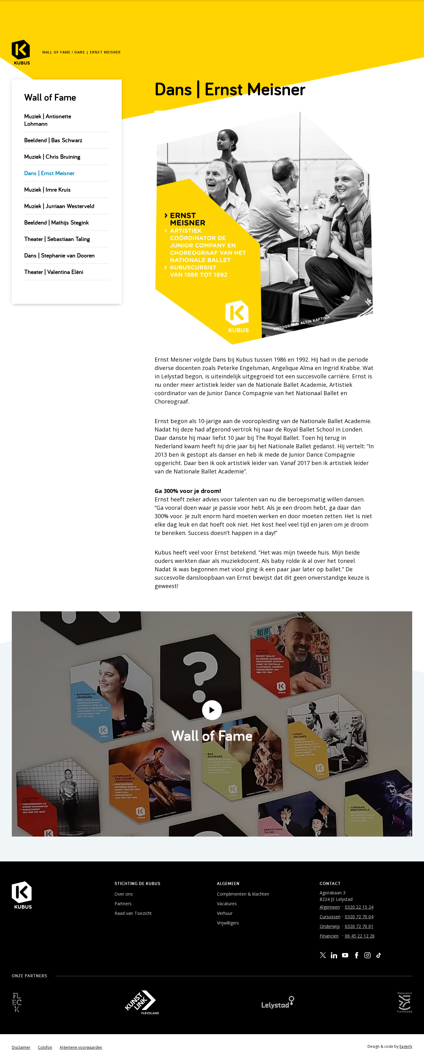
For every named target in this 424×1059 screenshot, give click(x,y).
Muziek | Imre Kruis (47, 189)
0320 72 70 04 (359, 917)
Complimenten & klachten (243, 894)
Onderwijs (330, 926)
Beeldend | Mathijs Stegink (56, 222)
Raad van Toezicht (133, 913)
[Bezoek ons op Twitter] (323, 955)
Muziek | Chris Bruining (52, 157)
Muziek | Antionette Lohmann (47, 120)
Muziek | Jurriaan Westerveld (59, 206)
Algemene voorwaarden (81, 1047)
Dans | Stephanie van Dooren (59, 255)
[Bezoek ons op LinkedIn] (334, 955)
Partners (123, 903)
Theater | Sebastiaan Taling (57, 239)
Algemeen (330, 907)
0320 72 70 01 (359, 926)
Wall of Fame (56, 52)
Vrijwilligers (228, 923)
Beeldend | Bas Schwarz (53, 140)
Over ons (124, 894)
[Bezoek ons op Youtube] (345, 955)
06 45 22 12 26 (360, 936)
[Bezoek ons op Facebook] (356, 955)
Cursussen (330, 917)
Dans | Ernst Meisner (49, 173)
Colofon (45, 1047)
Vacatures (227, 903)
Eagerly (405, 1046)
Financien (329, 936)
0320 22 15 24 (359, 907)
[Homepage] (21, 52)
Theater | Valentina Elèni (53, 272)
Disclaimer (21, 1047)
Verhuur (224, 913)
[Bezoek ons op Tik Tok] (379, 955)
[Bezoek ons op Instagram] (367, 955)
